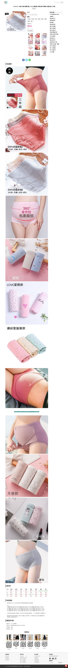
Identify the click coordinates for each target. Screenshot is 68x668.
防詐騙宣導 (36, 662)
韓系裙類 (51, 22)
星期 (45, 19)
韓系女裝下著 (52, 40)
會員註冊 (36, 656)
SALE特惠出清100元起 (54, 14)
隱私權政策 (36, 659)
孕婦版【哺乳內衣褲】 (54, 34)
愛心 (32, 21)
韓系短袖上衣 (52, 18)
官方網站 (7, 658)
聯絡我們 (7, 657)
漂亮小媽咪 (9, 666)
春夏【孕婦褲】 (53, 28)
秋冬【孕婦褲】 (23, 662)
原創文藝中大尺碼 (53, 42)
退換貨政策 (36, 661)
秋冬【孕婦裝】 (53, 46)
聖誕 (29, 21)
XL (30, 14)
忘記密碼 (36, 657)
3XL (36, 14)
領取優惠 (60, 662)
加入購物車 (31, 30)
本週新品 (51, 16)
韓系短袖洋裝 (52, 20)
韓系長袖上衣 (52, 38)
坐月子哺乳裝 (52, 36)
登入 (40, 656)
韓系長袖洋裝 (52, 24)
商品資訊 (34, 8)
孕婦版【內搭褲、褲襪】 (55, 44)
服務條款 (36, 658)
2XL (33, 14)
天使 (36, 19)
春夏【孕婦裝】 (53, 26)
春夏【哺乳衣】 (53, 30)
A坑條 (29, 19)
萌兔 (39, 19)
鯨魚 (42, 19)
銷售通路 (7, 659)
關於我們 (7, 656)
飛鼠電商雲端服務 (26, 666)
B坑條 (33, 19)
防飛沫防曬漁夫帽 (53, 32)
